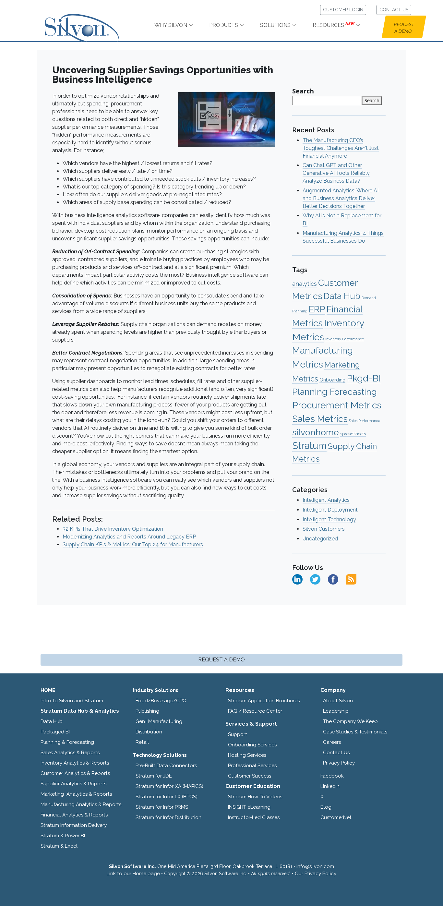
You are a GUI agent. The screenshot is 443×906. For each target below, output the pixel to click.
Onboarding (332, 379)
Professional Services (252, 765)
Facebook (332, 776)
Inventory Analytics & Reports (75, 763)
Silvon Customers (324, 529)
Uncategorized (320, 539)
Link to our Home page (133, 873)
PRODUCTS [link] (224, 25)
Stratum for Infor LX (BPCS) (167, 797)
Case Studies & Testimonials (355, 732)
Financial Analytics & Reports (74, 815)
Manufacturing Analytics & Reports (81, 804)
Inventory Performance (344, 339)
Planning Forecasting (334, 392)
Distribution (149, 732)
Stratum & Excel (59, 846)
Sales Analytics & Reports (70, 752)
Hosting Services (247, 755)
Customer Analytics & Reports (75, 773)
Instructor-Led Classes (254, 817)
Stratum (309, 445)
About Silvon (338, 701)
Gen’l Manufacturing (159, 721)
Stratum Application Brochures (264, 701)
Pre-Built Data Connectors (166, 765)
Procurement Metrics (336, 405)
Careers (332, 742)
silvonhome (315, 432)
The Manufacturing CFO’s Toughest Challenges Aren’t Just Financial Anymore (341, 148)
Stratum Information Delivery (74, 825)
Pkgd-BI (364, 378)
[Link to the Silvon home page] (89, 22)
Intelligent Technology (329, 519)
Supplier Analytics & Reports (73, 784)
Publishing (147, 711)
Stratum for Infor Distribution (168, 817)
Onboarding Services (252, 745)
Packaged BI (55, 732)
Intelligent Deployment (330, 510)
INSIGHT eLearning (249, 807)
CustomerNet (336, 817)
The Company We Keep (350, 721)
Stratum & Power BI (63, 836)
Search (303, 91)
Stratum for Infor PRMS (162, 807)
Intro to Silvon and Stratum (72, 701)
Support (237, 734)
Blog (325, 807)
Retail (142, 742)
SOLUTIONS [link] (276, 25)
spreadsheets (353, 433)
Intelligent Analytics (326, 500)
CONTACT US (393, 9)
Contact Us (336, 752)
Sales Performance (364, 421)
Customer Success (249, 776)
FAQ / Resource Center (255, 711)
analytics (304, 283)
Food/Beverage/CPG (161, 701)
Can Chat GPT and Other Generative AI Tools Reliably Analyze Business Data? (336, 173)
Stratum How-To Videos (255, 797)
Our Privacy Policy (315, 873)
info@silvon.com (315, 866)
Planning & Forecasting (67, 742)
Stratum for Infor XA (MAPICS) (169, 786)
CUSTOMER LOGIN (343, 9)
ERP (317, 309)
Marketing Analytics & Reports (76, 794)
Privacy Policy (339, 763)
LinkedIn (330, 786)
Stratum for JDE (154, 776)
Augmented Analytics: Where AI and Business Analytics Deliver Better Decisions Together (340, 198)
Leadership (336, 711)
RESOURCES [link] (333, 24)
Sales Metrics (320, 419)
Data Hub (342, 296)
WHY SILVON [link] (171, 25)
